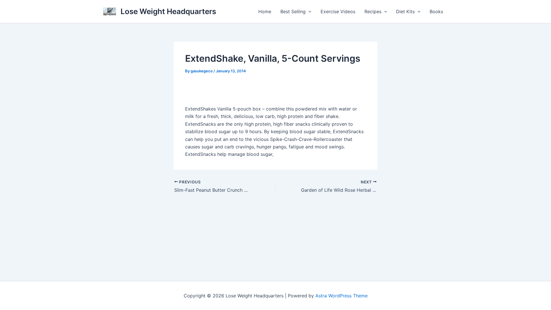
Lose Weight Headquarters (168, 11)
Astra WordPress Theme (341, 296)
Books (436, 11)
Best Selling (293, 11)
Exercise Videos (338, 11)
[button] (308, 11)
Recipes (372, 11)
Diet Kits (405, 11)
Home (264, 11)
